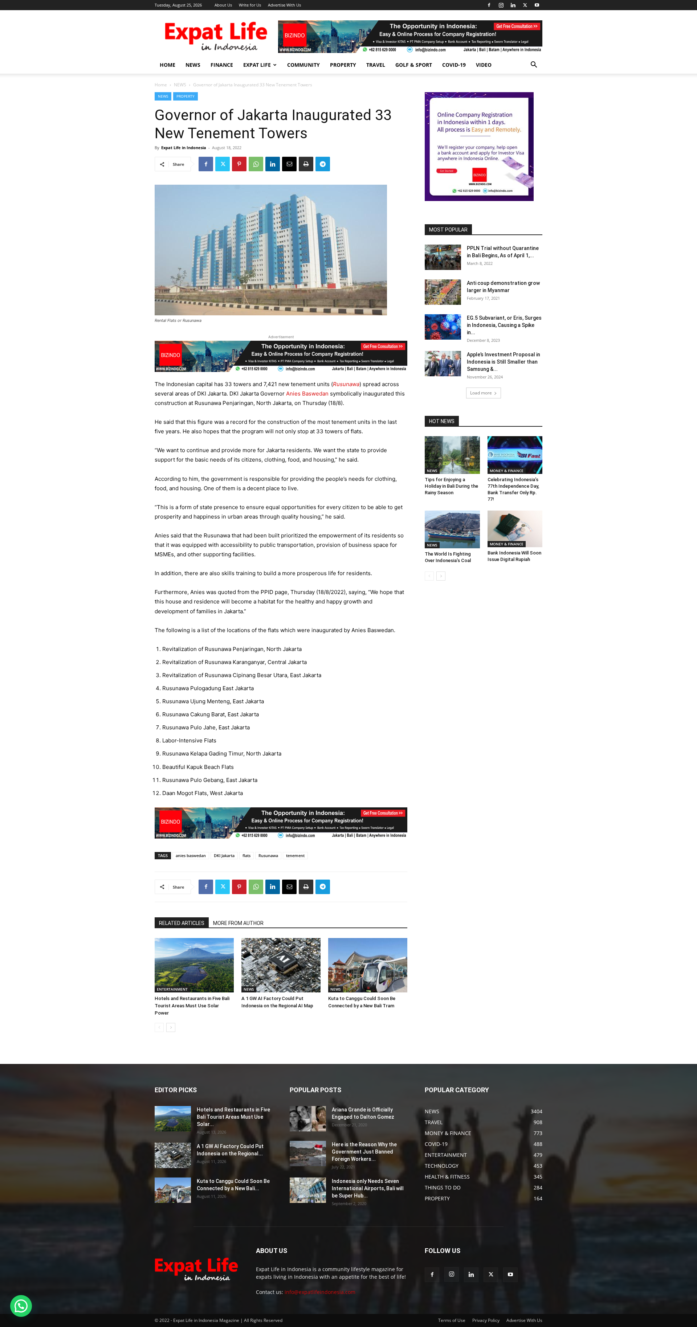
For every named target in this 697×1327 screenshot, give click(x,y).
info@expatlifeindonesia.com (320, 1292)
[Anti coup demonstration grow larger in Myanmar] (443, 292)
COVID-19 (454, 64)
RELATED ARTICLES (181, 923)
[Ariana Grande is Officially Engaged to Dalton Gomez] (308, 1118)
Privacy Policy (486, 1320)
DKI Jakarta (224, 855)
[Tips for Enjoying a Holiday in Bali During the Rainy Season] (452, 455)
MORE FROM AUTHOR (238, 923)
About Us (223, 5)
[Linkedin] (513, 5)
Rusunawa (268, 855)
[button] (533, 65)
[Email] (289, 164)
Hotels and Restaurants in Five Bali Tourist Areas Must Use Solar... (233, 1117)
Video (484, 64)
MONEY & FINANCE (506, 470)
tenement (295, 855)
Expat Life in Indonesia (183, 147)
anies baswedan (191, 855)
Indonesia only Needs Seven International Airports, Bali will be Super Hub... (368, 1188)
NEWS (193, 64)
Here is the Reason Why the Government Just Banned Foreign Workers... (364, 1152)
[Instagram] (501, 5)
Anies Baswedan (307, 393)
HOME (167, 64)
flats (246, 855)
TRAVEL (375, 64)
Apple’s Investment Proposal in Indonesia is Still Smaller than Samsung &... (503, 362)
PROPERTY (343, 64)
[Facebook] (489, 5)
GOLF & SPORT (413, 64)
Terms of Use (451, 1320)
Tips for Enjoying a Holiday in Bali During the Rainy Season (451, 486)
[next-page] (170, 1027)
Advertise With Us (284, 5)
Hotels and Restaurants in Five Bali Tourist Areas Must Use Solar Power (192, 1006)
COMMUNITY (303, 64)
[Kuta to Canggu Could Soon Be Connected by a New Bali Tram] (367, 965)
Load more (481, 393)
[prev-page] (159, 1027)
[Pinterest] (239, 164)
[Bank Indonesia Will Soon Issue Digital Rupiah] (515, 529)
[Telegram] (322, 164)
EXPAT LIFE (257, 64)
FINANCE (222, 64)
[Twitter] (524, 5)
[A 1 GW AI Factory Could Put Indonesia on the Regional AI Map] (281, 965)
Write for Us (250, 5)
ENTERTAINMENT (172, 989)
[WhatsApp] (256, 164)
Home (161, 85)
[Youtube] (536, 5)
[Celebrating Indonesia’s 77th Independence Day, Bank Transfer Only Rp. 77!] (515, 455)
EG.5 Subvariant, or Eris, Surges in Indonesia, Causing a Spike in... (504, 325)
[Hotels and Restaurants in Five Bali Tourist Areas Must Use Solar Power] (194, 965)
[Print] (306, 164)
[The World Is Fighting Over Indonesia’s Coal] (452, 529)
